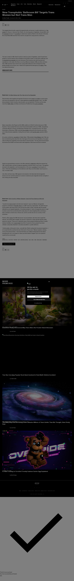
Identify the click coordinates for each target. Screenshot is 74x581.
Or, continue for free (38, 303)
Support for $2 (38, 296)
